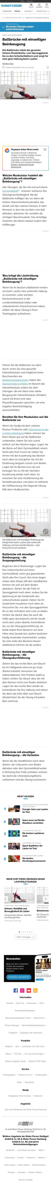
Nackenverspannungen (15, 380)
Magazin (9, 1046)
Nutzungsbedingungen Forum (18, 1018)
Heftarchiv (38, 1096)
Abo (17, 1046)
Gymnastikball (10, 191)
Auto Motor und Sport (26, 1150)
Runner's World (34, 1172)
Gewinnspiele (41, 1075)
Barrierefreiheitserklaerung (33, 1025)
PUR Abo (18, 1054)
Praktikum (13, 1033)
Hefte (22, 1)
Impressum (31, 1003)
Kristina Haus (7, 64)
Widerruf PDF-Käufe (37, 1061)
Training (17, 11)
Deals (19, 1082)
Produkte (30, 1)
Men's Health (23, 1165)
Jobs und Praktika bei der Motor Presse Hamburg (25, 1110)
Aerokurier (10, 1150)
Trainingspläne (7, 11)
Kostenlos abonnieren (18, 977)
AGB (41, 1003)
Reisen (8, 1054)
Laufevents (28, 11)
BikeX (41, 1150)
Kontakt (9, 1003)
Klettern (41, 1158)
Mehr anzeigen (24, 937)
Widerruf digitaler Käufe (15, 1061)
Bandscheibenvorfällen (15, 383)
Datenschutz (39, 1018)
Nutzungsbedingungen (25, 1011)
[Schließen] (45, 149)
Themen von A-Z (25, 1075)
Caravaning (9, 1158)
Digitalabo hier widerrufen (31, 1033)
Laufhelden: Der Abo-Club (33, 1046)
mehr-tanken (9, 1165)
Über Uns (20, 1003)
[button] (25, 85)
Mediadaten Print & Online (19, 1096)
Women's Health (25, 1180)
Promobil (22, 1172)
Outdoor (11, 1172)
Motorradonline (38, 1165)
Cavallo (20, 1158)
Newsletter (29, 1082)
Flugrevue (31, 1158)
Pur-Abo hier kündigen (34, 1054)
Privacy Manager (12, 1025)
